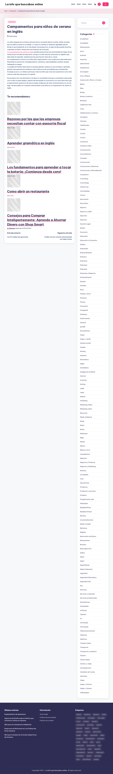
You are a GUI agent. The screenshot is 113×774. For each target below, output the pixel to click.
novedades (84, 475)
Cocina (82, 133)
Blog (81, 88)
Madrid (82, 397)
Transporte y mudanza (88, 651)
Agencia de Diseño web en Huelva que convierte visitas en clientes (19, 719)
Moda (82, 421)
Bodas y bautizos (86, 96)
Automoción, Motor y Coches (90, 80)
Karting (82, 384)
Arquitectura (84, 68)
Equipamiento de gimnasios (15, 714)
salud (89, 749)
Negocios (83, 458)
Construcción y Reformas (89, 166)
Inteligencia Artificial (87, 372)
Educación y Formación (88, 240)
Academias (84, 39)
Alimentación (85, 47)
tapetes (89, 756)
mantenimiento (90, 738)
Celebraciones (81, 718)
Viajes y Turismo (86, 688)
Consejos (83, 158)
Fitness (82, 302)
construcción (80, 725)
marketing (83, 401)
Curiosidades (85, 191)
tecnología (84, 623)
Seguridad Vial (85, 582)
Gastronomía (85, 318)
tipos (78, 759)
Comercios (84, 142)
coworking (90, 725)
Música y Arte (85, 450)
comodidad (91, 718)
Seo (81, 586)
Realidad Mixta (85, 508)
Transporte (84, 647)
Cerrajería (83, 117)
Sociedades (84, 606)
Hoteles (83, 347)
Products (83, 495)
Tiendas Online (85, 643)
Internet (83, 376)
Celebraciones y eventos (89, 113)
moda (78, 742)
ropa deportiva (81, 749)
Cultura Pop (84, 187)
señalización (99, 752)
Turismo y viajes (86, 664)
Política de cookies (47, 720)
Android (83, 55)
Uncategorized (85, 668)
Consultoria (84, 175)
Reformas (83, 528)
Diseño (82, 228)
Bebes (82, 84)
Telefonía (83, 635)
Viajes (82, 680)
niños (91, 742)
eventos (87, 731)
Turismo (83, 656)
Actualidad (84, 43)
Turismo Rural (85, 660)
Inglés (82, 364)
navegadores (85, 454)
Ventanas (83, 676)
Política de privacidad (48, 717)
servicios (90, 752)
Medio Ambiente (86, 417)
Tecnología (84, 627)
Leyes (82, 392)
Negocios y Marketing (88, 466)
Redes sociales (85, 524)
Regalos (83, 532)
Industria (83, 355)
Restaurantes (85, 540)
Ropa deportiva (85, 549)
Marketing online (86, 409)
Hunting (83, 351)
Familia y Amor (85, 294)
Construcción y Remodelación (91, 170)
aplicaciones (84, 64)
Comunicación (85, 150)
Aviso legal (44, 714)
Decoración (84, 199)
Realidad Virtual (86, 512)
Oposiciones (84, 483)
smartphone (80, 756)
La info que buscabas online (24, 4)
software (83, 610)
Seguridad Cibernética (88, 577)
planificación (80, 745)
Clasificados (84, 125)
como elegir (101, 718)
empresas (79, 731)
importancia (94, 735)
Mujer (82, 438)
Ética (82, 290)
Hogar (82, 335)
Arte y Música (85, 76)
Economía (83, 232)
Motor (82, 429)
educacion (95, 728)
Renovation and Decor (88, 536)
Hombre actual (85, 343)
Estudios (83, 286)
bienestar (96, 714)
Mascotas (83, 413)
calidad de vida (85, 105)
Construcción (85, 162)
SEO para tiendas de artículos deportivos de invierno (20, 736)
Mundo (82, 442)
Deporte (83, 207)
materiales (101, 738)
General (83, 323)
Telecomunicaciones (87, 631)
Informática (84, 360)
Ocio (82, 479)
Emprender (84, 249)
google (82, 327)
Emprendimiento (86, 253)
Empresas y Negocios (88, 273)
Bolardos (83, 101)
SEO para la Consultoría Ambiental (17, 725)
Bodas (82, 92)
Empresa (83, 257)
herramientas (85, 331)
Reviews (83, 545)
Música (82, 446)
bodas (104, 714)
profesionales (91, 745)
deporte (99, 725)
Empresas (83, 261)
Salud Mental (84, 565)
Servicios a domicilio (87, 594)
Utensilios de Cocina (87, 672)
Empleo (82, 244)
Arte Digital (84, 72)
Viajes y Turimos (86, 684)
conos (78, 721)
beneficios (87, 714)
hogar (85, 735)
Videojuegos (84, 693)
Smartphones (85, 602)
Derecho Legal (85, 224)
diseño (87, 728)
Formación (12, 22)
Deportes (83, 216)
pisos (98, 742)
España (83, 281)
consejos (86, 721)
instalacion (80, 738)
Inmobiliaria (84, 368)
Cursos (82, 195)
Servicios (83, 590)
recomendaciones (86, 520)
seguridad (83, 573)
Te (81, 619)
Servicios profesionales (88, 598)
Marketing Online (86, 405)
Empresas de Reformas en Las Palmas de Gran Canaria (20, 730)
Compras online (85, 146)
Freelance (83, 314)
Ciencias (83, 121)
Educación (84, 236)
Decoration (84, 203)
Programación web (87, 499)
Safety (82, 553)
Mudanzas (83, 434)
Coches (83, 129)
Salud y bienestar (86, 569)
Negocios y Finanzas (87, 462)
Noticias (83, 471)
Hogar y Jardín (85, 339)
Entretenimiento (86, 277)
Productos (84, 487)
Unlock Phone (86, 759)
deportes (79, 728)
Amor (82, 51)
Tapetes (83, 614)
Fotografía (84, 310)
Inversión (83, 380)
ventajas (96, 759)
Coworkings (84, 183)
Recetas (83, 516)
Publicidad (84, 503)
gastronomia (96, 731)
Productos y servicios (88, 491)
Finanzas (83, 298)
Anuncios (83, 59)
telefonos (83, 639)
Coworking (84, 179)
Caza (82, 109)
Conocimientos (85, 154)
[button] (106, 4)
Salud (82, 557)
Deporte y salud (86, 212)
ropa (99, 745)
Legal (82, 388)
